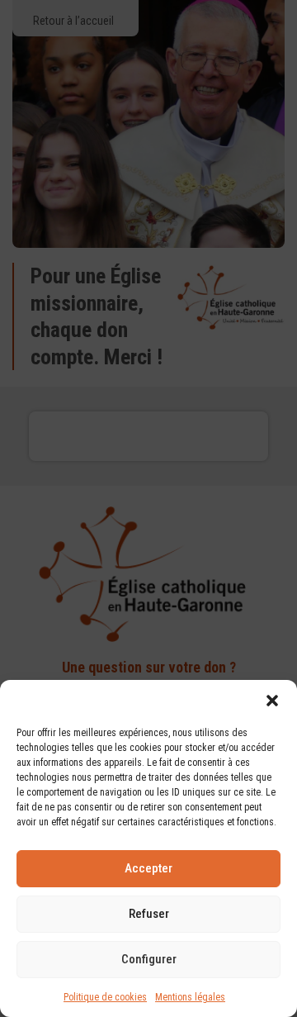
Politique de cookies (105, 997)
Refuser (149, 913)
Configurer (149, 959)
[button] (272, 700)
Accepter (148, 868)
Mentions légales (190, 997)
